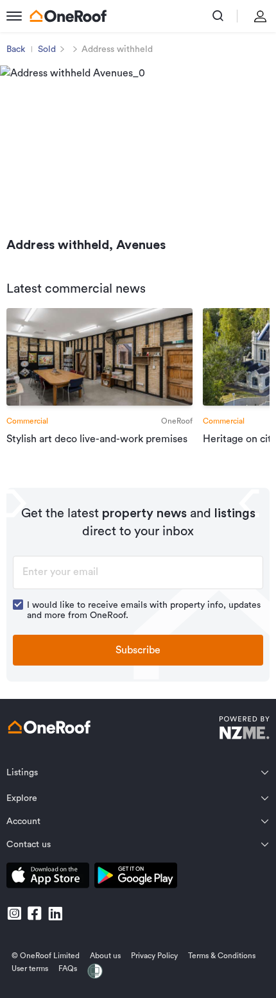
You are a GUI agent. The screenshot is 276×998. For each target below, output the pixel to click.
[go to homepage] (68, 16)
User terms (30, 968)
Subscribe (138, 650)
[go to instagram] (14, 913)
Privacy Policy (154, 955)
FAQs (67, 968)
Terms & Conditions (221, 955)
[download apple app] (47, 878)
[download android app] (135, 878)
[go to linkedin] (55, 913)
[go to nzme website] (244, 729)
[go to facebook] (34, 913)
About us (105, 955)
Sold (47, 49)
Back (15, 49)
